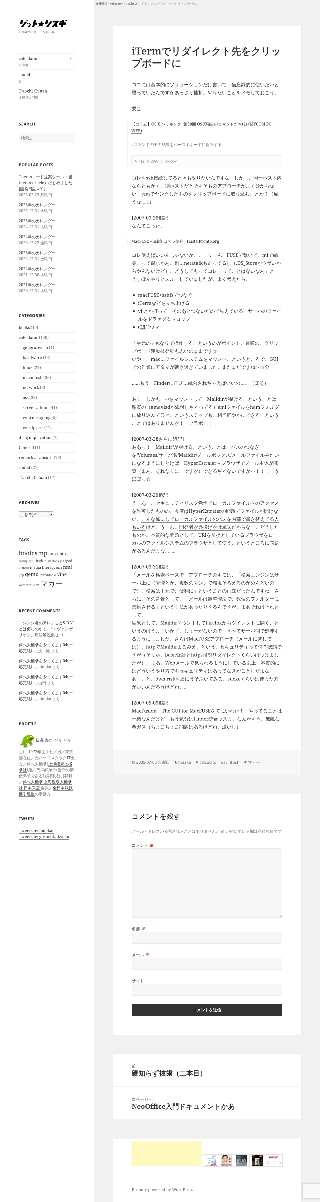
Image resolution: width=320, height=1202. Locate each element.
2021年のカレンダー (37, 285)
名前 (139, 929)
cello (51, 554)
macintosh (32, 377)
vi (55, 575)
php (21, 575)
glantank (53, 561)
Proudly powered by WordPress (162, 1189)
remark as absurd (36, 457)
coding (23, 561)
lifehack (24, 568)
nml (67, 567)
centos (61, 553)
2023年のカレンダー (37, 253)
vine (62, 574)
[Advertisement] (167, 1153)
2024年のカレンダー (37, 237)
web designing (36, 417)
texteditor (46, 575)
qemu (32, 574)
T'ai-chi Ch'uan (33, 477)
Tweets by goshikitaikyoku (44, 836)
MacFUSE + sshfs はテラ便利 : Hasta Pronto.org (175, 241)
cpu (30, 561)
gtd (62, 561)
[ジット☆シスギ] (47, 23)
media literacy (42, 567)
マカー (51, 583)
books (24, 327)
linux (27, 367)
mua (59, 568)
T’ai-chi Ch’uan (33, 94)
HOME (103, 3)
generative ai (35, 347)
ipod (68, 560)
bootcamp (33, 553)
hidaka (184, 762)
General (26, 447)
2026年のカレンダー (37, 205)
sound (24, 78)
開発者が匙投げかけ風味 (205, 527)
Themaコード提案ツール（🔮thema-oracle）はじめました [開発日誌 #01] (46, 183)
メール (141, 955)
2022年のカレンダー (37, 269)
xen (36, 584)
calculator (28, 61)
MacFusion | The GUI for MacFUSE (171, 711)
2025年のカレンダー (37, 221)
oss (25, 397)
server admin (35, 407)
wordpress (33, 427)
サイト (138, 981)
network (31, 387)
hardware (32, 357)
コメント (143, 845)
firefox (40, 560)
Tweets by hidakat (36, 830)
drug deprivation (35, 437)
